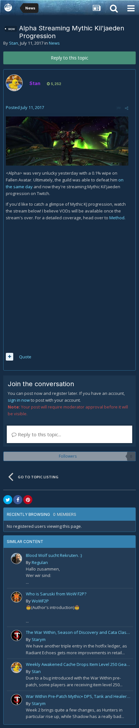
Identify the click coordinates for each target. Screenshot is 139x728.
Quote (25, 357)
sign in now (19, 400)
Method (116, 218)
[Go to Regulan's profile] (16, 558)
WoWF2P (40, 601)
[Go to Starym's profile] (16, 635)
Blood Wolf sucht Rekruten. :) (54, 555)
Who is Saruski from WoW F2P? (56, 594)
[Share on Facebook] (17, 499)
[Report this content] (118, 108)
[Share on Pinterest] (27, 499)
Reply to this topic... (38, 434)
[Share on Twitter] (7, 499)
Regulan (40, 562)
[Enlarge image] (67, 141)
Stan (13, 43)
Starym (39, 639)
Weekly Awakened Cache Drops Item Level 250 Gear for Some (78, 664)
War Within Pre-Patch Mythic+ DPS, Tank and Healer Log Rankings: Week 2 (78, 696)
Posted (25, 107)
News (54, 43)
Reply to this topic (69, 58)
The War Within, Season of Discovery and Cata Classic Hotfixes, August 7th (78, 632)
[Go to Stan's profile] (14, 82)
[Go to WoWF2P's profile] (16, 597)
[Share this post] (126, 108)
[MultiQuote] (9, 357)
